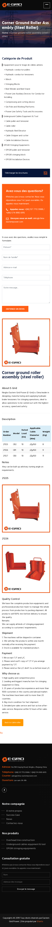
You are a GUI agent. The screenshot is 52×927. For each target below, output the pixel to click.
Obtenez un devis (15, 309)
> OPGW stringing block (14, 155)
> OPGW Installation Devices (17, 159)
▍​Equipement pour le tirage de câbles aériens (22, 65)
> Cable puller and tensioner (16, 121)
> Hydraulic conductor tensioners (19, 74)
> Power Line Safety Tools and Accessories (23, 111)
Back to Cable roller (13, 722)
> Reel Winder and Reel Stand (17, 89)
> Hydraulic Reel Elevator (15, 131)
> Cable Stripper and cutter (16, 135)
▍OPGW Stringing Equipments (15, 145)
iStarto (40, 921)
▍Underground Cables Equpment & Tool (20, 116)
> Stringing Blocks (12, 84)
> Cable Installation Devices (16, 140)
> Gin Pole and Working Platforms (19, 107)
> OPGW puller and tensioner (17, 150)
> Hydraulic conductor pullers (17, 70)
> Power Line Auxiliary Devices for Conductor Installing (24, 95)
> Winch (7, 79)
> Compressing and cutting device (19, 102)
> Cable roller (9, 126)
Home (5, 33)
